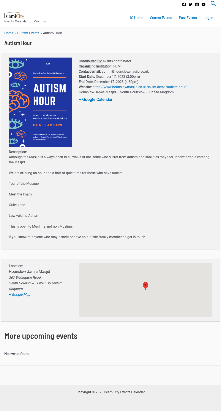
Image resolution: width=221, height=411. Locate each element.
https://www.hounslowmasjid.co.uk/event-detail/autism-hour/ (140, 87)
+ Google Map (19, 294)
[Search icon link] (213, 4)
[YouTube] (203, 4)
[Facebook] (184, 4)
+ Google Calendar (95, 99)
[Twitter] (191, 4)
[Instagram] (197, 4)
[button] (145, 286)
